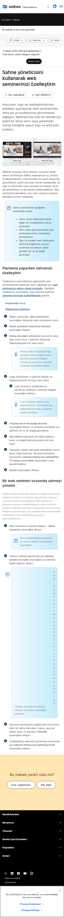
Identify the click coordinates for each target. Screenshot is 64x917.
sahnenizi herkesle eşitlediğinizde (21, 295)
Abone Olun (34, 61)
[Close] (59, 890)
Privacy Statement (30, 904)
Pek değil (46, 784)
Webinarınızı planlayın (17, 309)
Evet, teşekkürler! (21, 784)
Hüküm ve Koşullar (12, 878)
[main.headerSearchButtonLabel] (48, 6)
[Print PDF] (23, 61)
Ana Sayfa (6, 20)
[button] (54, 6)
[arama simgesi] (48, 6)
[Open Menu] (61, 6)
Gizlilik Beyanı (10, 882)
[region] (32, 901)
